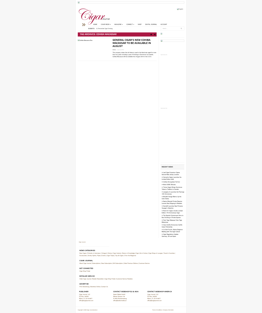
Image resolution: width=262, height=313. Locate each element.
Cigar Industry (117, 253)
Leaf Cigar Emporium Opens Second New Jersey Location (171, 173)
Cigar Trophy (110, 255)
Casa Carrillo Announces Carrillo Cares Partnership (172, 226)
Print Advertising (84, 287)
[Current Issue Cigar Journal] (161, 33)
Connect (129, 24)
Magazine (117, 24)
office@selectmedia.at (119, 300)
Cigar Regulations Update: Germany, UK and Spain (170, 235)
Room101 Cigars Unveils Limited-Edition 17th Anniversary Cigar (172, 212)
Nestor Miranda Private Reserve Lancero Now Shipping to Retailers (172, 202)
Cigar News (105, 24)
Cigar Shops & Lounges (155, 253)
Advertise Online (95, 287)
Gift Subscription (118, 263)
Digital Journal (151, 24)
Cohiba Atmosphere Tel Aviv (171, 182)
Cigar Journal (94, 17)
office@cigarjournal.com (86, 300)
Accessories (83, 255)
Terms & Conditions (157, 310)
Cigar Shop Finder (84, 271)
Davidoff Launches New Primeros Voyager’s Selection (172, 207)
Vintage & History (106, 253)
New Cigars (82, 253)
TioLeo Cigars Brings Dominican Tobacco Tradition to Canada (172, 188)
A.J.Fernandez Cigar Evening (104, 29)
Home (95, 24)
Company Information (168, 310)
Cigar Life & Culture (141, 253)
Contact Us (104, 287)
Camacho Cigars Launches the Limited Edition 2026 (171, 178)
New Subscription (106, 263)
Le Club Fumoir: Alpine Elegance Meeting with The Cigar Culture (172, 230)
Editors (114, 49)
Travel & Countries (169, 253)
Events (104, 255)
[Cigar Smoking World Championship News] (172, 46)
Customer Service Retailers (124, 279)
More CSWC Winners (169, 184)
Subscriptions (96, 263)
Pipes (99, 255)
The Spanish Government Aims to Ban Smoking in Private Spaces (172, 216)
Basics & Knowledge (128, 253)
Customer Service (144, 263)
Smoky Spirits (92, 255)
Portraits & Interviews (94, 253)
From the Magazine (130, 255)
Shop (140, 24)
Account (164, 24)
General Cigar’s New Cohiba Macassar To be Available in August (132, 43)
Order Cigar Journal (85, 279)
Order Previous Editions (131, 263)
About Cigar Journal (85, 263)
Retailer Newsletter (97, 279)
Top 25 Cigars (119, 255)
